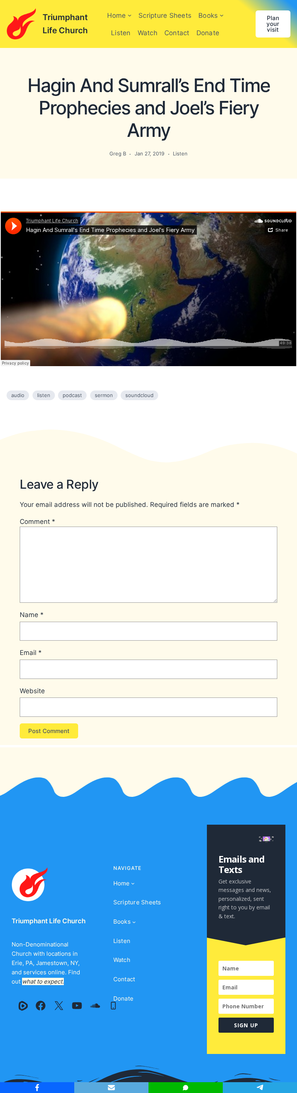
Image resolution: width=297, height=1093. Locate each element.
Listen (180, 153)
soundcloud (139, 395)
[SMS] (185, 1087)
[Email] (111, 1087)
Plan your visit (272, 23)
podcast (72, 395)
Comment (37, 521)
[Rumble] (23, 1006)
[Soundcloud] (95, 1005)
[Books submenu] (222, 15)
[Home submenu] (129, 15)
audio (17, 395)
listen (43, 395)
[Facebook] (40, 1005)
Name (32, 614)
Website (32, 691)
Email (31, 652)
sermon (104, 395)
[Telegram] (260, 1087)
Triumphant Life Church (48, 921)
